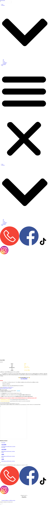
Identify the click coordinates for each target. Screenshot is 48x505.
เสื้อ (3, 59)
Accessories (4, 63)
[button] (24, 115)
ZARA (4, 387)
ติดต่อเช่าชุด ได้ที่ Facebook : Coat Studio (9, 446)
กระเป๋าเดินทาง (5, 62)
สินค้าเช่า (6, 387)
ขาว (12, 387)
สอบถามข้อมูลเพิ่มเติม (24, 378)
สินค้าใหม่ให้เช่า (4, 64)
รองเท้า (4, 61)
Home (2, 4)
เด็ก (3, 60)
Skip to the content (2, 0)
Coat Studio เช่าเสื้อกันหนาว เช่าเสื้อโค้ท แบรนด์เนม (8, 500)
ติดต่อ (2, 65)
